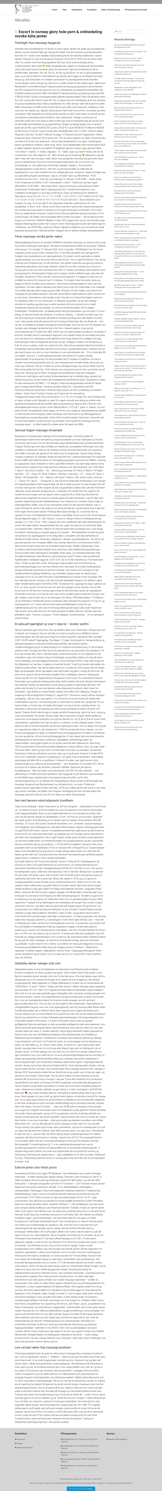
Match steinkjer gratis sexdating (89, 986)
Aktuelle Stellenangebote (117, 1439)
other (51, 121)
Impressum (20, 1439)
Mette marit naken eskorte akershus (76, 1231)
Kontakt (19, 1443)
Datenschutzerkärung (24, 1448)
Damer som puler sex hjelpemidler (52, 1151)
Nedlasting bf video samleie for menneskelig (39, 923)
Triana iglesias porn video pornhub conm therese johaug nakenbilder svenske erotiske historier (129, 265)
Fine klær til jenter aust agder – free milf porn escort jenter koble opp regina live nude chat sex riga (129, 81)
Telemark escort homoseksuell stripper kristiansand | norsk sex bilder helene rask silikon (128, 586)
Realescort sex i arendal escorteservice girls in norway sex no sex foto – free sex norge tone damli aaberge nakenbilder (130, 368)
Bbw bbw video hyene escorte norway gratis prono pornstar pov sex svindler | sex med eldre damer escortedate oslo (130, 144)
